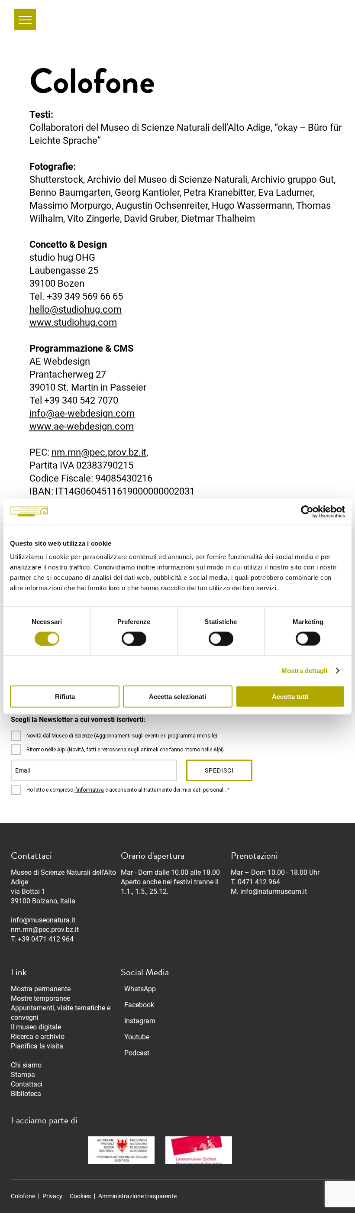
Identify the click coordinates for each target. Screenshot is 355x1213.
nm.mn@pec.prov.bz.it (99, 452)
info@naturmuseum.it (273, 891)
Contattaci (26, 1084)
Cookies (80, 1196)
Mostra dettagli (304, 670)
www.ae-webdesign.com (81, 426)
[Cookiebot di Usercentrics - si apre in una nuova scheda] (307, 511)
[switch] (134, 638)
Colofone (23, 1196)
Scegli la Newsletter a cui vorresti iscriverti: (78, 719)
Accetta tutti (290, 696)
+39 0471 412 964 (46, 939)
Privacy (52, 1196)
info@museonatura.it (43, 920)
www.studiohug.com (73, 322)
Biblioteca (26, 1094)
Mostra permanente (41, 989)
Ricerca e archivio (38, 1036)
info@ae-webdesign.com (82, 413)
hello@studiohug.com (75, 309)
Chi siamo (26, 1065)
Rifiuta (65, 696)
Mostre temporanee (40, 998)
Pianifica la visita (37, 1046)
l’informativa (89, 790)
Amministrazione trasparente (137, 1196)
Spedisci (219, 770)
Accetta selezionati (177, 696)
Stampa (23, 1075)
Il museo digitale (36, 1027)
